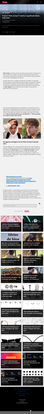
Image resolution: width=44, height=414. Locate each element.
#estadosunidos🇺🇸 (11, 179)
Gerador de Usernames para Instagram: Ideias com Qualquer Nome (11, 362)
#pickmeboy (21, 183)
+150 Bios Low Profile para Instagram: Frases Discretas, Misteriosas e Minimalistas (31, 226)
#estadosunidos (21, 179)
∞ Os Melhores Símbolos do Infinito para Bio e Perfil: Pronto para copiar (32, 345)
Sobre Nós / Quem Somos (22, 393)
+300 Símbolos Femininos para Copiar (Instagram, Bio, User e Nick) (10, 328)
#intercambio (10, 181)
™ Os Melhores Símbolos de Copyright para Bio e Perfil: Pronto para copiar (9, 294)
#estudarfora (32, 181)
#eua (30, 178)
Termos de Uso (22, 391)
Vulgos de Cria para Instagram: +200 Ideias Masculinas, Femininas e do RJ (32, 260)
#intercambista (18, 181)
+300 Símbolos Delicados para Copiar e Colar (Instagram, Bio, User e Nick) (10, 311)
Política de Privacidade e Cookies (22, 389)
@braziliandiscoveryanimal (14, 176)
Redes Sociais (7, 12)
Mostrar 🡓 (26, 211)
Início (3, 12)
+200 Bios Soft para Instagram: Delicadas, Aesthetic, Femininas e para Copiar (11, 226)
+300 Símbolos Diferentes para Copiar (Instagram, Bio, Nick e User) (32, 328)
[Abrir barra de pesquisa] (37, 2)
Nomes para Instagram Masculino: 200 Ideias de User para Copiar (31, 362)
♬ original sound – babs (13, 185)
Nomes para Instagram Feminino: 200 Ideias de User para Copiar (10, 380)
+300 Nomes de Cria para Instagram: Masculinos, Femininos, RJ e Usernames (31, 277)
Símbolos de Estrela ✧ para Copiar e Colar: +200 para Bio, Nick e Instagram (31, 380)
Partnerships (22, 395)
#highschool (9, 183)
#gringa (25, 181)
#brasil (29, 179)
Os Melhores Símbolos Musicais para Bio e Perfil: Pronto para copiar (10, 345)
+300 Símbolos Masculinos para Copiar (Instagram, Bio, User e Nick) (32, 294)
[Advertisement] (22, 46)
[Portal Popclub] (5, 2)
